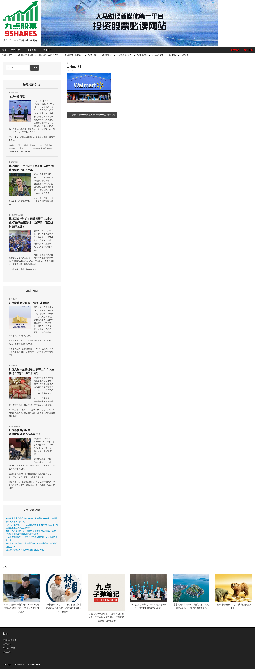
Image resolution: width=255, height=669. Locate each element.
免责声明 (7, 644)
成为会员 (248, 50)
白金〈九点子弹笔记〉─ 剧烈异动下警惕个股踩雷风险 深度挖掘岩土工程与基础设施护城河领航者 (106, 617)
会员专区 (31, 50)
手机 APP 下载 (9, 648)
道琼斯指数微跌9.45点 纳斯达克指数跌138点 (25, 550)
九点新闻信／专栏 (124, 55)
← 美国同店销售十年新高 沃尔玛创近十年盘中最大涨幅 (91, 114)
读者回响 (172, 55)
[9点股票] (20, 18)
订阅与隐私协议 (9, 640)
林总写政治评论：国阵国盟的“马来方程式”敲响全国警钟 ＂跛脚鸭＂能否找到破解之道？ (31, 222)
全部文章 (184, 55)
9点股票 (21, 664)
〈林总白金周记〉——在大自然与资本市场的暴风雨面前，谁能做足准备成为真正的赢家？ (63, 608)
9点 (12, 215)
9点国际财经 (107, 55)
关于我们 (47, 50)
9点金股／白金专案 (25, 55)
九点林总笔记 (17, 96)
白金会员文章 (157, 55)
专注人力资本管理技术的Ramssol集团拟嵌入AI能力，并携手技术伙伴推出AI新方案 (21, 608)
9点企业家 (92, 55)
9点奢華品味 (142, 55)
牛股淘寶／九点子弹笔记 (48, 55)
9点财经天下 (7, 55)
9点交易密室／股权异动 (73, 55)
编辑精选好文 (15, 92)
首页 (4, 50)
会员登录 (235, 50)
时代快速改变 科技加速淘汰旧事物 (29, 302)
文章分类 (15, 50)
